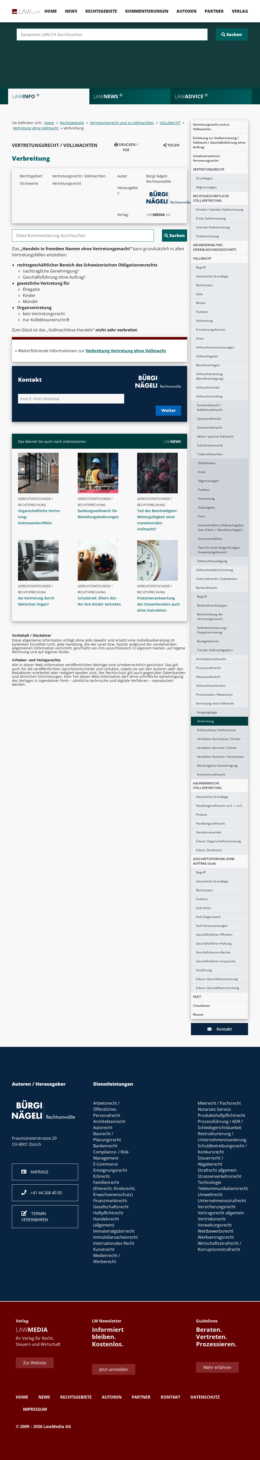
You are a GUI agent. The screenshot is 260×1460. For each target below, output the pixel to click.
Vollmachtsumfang (209, 396)
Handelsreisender (208, 832)
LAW (172, 441)
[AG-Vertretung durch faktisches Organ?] (42, 560)
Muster (198, 1014)
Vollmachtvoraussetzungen (215, 347)
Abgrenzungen (206, 187)
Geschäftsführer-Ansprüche (215, 961)
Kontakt (222, 1029)
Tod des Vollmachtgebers (215, 650)
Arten (200, 338)
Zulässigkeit (206, 507)
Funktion (202, 312)
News (71, 11)
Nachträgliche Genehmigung (217, 765)
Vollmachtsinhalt (207, 387)
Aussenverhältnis (210, 538)
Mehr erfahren (217, 1367)
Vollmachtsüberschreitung (214, 570)
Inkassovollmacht (208, 677)
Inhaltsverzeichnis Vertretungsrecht (206, 158)
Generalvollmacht (209, 427)
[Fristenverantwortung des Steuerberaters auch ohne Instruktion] (161, 560)
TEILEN (172, 145)
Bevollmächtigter (208, 365)
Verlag (240, 11)
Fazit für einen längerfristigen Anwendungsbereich (219, 549)
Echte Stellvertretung (211, 218)
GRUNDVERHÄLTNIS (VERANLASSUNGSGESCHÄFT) (214, 247)
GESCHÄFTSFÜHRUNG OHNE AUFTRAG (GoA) (214, 861)
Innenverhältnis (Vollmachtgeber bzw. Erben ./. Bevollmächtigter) (221, 527)
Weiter (168, 410)
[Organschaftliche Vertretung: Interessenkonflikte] (42, 473)
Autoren (186, 11)
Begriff (201, 267)
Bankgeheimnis (208, 641)
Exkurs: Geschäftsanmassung (217, 979)
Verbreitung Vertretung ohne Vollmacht (126, 351)
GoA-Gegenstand (208, 917)
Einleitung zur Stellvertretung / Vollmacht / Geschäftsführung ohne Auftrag (219, 142)
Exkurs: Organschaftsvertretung (218, 841)
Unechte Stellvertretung (213, 227)
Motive (201, 303)
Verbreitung (204, 320)
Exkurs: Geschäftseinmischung (217, 988)
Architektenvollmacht (211, 659)
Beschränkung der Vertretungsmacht (210, 616)
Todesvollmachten (210, 454)
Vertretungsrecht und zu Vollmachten (211, 126)
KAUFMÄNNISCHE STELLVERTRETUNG (207, 785)
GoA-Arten (203, 908)
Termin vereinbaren (34, 1216)
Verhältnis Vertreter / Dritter (217, 748)
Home (50, 11)
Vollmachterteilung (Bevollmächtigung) (209, 376)
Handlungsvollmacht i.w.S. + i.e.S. (219, 805)
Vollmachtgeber (207, 356)
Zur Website (34, 1363)
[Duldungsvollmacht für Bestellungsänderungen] (102, 473)
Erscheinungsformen (210, 329)
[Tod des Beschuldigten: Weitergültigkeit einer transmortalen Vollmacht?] (161, 473)
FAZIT (197, 997)
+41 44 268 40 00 (44, 1193)
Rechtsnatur (204, 285)
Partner (214, 11)
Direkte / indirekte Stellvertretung (219, 209)
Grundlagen (204, 178)
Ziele (199, 294)
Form (201, 516)
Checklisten (201, 1005)
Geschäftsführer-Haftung (214, 943)
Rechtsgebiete (101, 11)
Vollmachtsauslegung (212, 561)
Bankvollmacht (206, 587)
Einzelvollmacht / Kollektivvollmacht (209, 407)
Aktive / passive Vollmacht (215, 436)
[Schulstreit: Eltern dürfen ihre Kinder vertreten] (102, 560)
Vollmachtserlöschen (210, 685)
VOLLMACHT (202, 258)
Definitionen (206, 463)
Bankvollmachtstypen (212, 605)
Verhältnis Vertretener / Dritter (218, 739)
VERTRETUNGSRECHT (208, 169)
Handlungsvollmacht (210, 823)
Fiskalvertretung (207, 236)
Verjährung (204, 970)
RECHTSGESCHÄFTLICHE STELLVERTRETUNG (211, 198)
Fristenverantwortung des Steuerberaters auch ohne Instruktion (158, 604)
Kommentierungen (146, 11)
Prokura (201, 814)
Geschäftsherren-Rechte (213, 952)
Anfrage (37, 1172)
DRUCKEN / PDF (128, 147)
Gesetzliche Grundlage (212, 276)
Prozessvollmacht (208, 668)
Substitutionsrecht (210, 445)
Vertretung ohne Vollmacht (215, 703)
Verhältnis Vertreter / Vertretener (220, 756)
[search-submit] (232, 34)
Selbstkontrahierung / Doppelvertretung (212, 630)
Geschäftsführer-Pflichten (214, 934)
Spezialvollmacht (209, 418)
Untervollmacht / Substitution (216, 579)
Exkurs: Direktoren (209, 850)
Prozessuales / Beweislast (214, 694)
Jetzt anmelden (113, 1369)
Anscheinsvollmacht (211, 774)
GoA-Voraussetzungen (212, 926)
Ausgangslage (207, 712)
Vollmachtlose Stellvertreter (216, 730)
